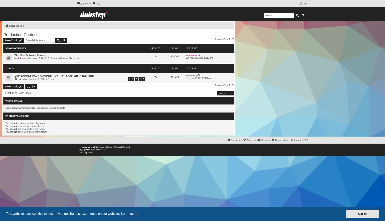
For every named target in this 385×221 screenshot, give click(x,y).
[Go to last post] (199, 55)
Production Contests (21, 34)
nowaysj (192, 75)
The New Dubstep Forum (29, 55)
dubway (21, 58)
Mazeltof (99, 150)
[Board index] (94, 14)
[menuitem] (96, 3)
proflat (87, 150)
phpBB (94, 147)
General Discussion (69, 58)
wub (24, 79)
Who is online (13, 101)
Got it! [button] (362, 213)
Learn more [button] (129, 213)
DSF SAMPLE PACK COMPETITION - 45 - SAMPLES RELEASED (54, 75)
